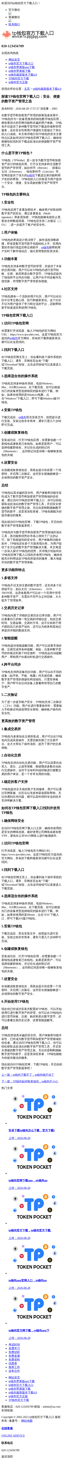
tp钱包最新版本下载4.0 (23, 74)
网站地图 (27, 1420)
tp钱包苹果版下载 (20, 70)
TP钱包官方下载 (19, 78)
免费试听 (14, 1352)
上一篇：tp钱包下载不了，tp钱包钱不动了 (27, 1074)
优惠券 (13, 1363)
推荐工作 (14, 1367)
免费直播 (14, 1355)
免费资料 (14, 1359)
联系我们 (14, 24)
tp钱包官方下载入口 (21, 63)
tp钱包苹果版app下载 (22, 67)
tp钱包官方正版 (18, 82)
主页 (27, 88)
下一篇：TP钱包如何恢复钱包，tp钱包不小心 (29, 1081)
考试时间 (14, 1344)
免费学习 (14, 1348)
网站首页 (14, 59)
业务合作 (14, 1370)
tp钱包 (31, 175)
